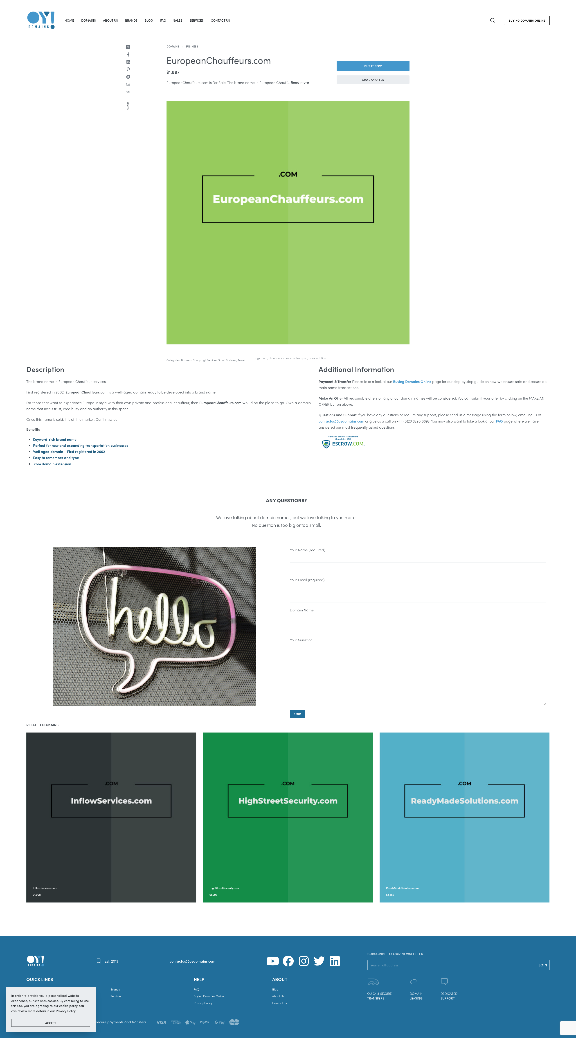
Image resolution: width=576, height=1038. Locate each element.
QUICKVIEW (66, 882)
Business (191, 46)
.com (264, 358)
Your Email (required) (307, 579)
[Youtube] (272, 961)
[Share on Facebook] (128, 54)
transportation (317, 358)
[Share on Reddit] (128, 77)
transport (301, 358)
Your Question (301, 639)
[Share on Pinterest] (128, 69)
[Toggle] (299, 82)
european (289, 358)
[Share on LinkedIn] (128, 62)
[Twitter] (319, 961)
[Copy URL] (128, 92)
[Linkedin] (334, 961)
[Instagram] (303, 961)
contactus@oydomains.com (192, 961)
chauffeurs (275, 358)
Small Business (227, 360)
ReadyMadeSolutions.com (402, 888)
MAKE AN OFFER (373, 79)
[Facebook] (288, 961)
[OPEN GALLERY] (288, 222)
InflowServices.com (45, 888)
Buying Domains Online (412, 381)
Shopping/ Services (205, 360)
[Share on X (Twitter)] (128, 47)
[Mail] (128, 84)
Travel (241, 360)
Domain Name (302, 610)
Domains (172, 46)
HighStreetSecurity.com (224, 888)
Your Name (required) (307, 549)
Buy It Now (373, 66)
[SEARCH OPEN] (492, 20)
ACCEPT (50, 1023)
